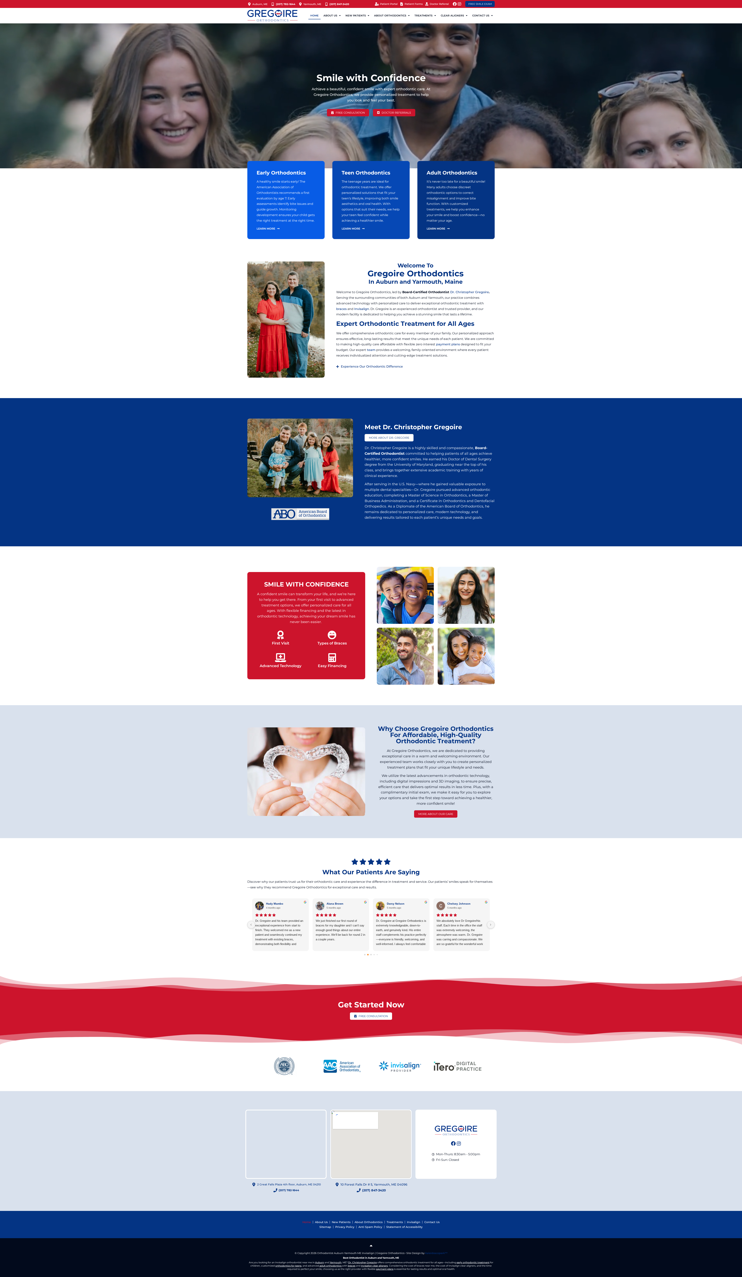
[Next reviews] (491, 925)
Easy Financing (332, 665)
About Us (321, 1222)
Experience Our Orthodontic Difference (372, 366)
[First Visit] (280, 635)
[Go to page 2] (368, 954)
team (371, 350)
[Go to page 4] (374, 954)
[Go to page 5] (377, 954)
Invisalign (361, 309)
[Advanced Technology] (280, 657)
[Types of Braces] (332, 635)
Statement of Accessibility (404, 1227)
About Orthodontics (369, 1222)
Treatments (395, 1222)
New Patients (341, 1222)
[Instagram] (459, 4)
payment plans (448, 344)
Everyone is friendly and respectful (277, 920)
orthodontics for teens (288, 1265)
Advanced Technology (280, 665)
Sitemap (325, 1227)
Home (314, 15)
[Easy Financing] (332, 657)
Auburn (319, 1262)
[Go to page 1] (364, 954)
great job (381, 920)
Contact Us (432, 1222)
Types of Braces (332, 643)
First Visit (280, 643)
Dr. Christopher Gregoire (469, 292)
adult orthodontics (330, 1265)
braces (341, 309)
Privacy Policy (344, 1227)
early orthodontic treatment (473, 1262)
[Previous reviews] (251, 925)
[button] (415, 366)
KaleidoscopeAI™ (436, 1253)
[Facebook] (455, 4)
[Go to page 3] (371, 954)
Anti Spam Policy (370, 1227)
